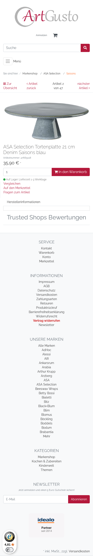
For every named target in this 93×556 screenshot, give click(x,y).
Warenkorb (46, 252)
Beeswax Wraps (46, 389)
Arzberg (46, 376)
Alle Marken (46, 345)
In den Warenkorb (72, 172)
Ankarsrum (46, 363)
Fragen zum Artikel (16, 192)
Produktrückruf (46, 307)
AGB (46, 286)
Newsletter (46, 325)
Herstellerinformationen (23, 202)
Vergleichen (11, 183)
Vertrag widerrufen (46, 320)
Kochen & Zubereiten (46, 461)
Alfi (46, 358)
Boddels (46, 423)
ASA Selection (46, 384)
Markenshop (46, 457)
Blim (46, 410)
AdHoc (46, 350)
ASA (47, 380)
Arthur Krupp (46, 371)
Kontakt (46, 248)
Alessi (46, 354)
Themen (46, 470)
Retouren (46, 303)
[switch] (9, 549)
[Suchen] (85, 48)
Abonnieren (79, 499)
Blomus (46, 414)
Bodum (47, 427)
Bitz (46, 401)
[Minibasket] (55, 35)
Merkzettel (46, 261)
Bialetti (46, 397)
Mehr (46, 436)
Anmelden (41, 35)
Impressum (47, 282)
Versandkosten (46, 294)
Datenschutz (46, 290)
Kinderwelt (46, 465)
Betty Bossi (47, 393)
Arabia (46, 367)
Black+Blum (46, 406)
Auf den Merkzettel (16, 188)
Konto (46, 257)
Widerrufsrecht (46, 316)
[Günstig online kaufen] (46, 16)
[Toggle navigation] (7, 61)
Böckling (46, 419)
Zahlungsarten (46, 299)
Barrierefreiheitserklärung (46, 312)
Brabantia (46, 432)
